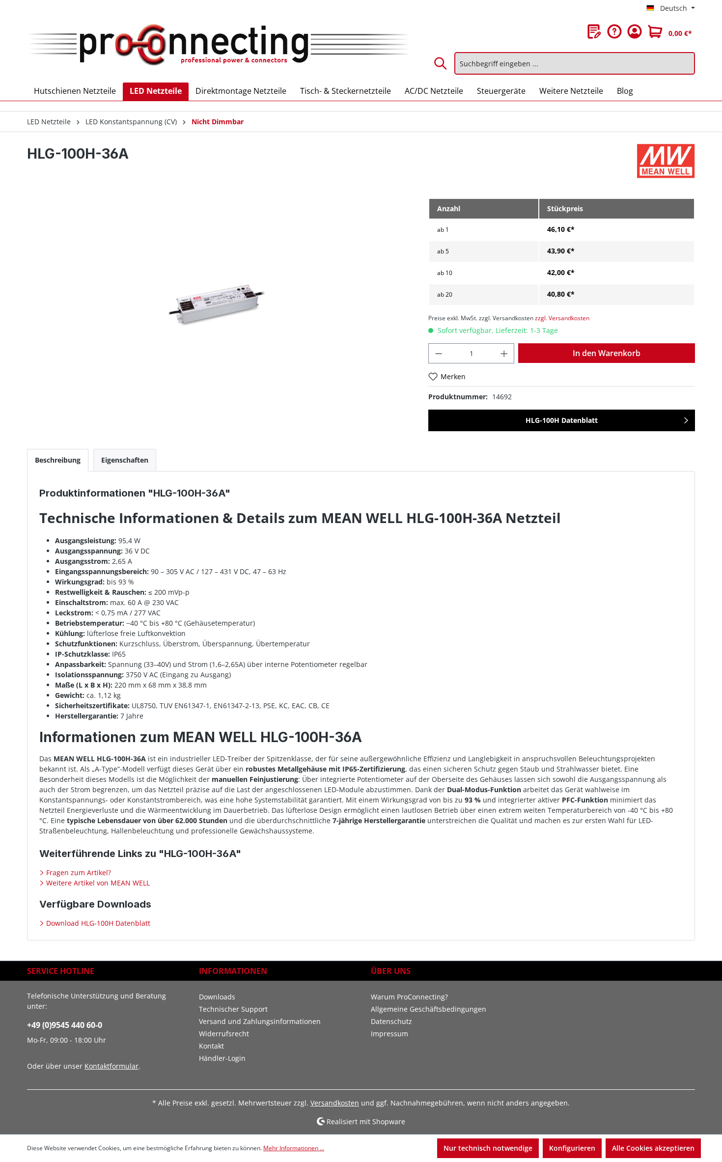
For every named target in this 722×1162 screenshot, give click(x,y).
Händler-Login (222, 1058)
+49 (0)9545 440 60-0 (64, 1025)
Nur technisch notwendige (488, 1148)
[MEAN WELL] (666, 161)
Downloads (217, 996)
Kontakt (211, 1046)
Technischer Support (233, 1009)
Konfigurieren (572, 1148)
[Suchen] (441, 63)
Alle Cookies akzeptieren (653, 1148)
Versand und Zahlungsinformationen (260, 1021)
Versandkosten (334, 1102)
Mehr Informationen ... (293, 1148)
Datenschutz (391, 1021)
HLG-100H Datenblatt (562, 420)
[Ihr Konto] (634, 31)
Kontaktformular (111, 1066)
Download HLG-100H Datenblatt (97, 923)
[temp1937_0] (217, 303)
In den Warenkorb (606, 353)
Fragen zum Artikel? (77, 872)
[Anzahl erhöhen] (504, 353)
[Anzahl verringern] (438, 353)
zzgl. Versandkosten (562, 318)
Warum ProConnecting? (409, 996)
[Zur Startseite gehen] (218, 46)
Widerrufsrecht (224, 1033)
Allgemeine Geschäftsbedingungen (428, 1009)
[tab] (57, 460)
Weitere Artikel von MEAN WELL (97, 882)
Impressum (389, 1033)
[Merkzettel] (594, 31)
